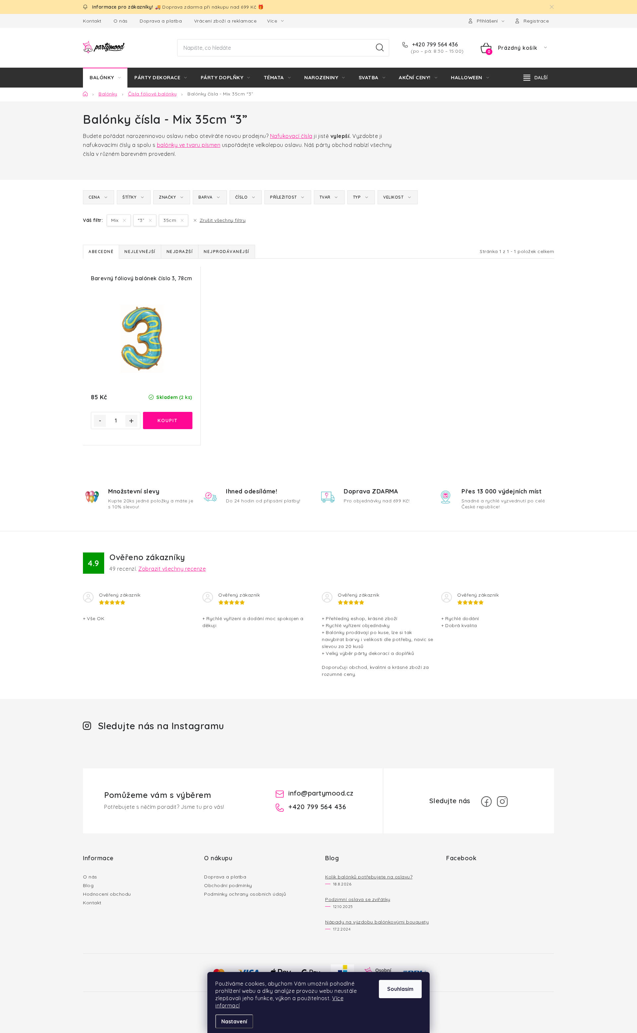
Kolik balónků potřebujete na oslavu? (368, 877)
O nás (120, 21)
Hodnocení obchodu (107, 894)
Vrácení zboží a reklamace (225, 21)
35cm (170, 220)
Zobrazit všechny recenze (172, 568)
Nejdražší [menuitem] (180, 251)
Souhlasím (400, 989)
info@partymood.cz (321, 793)
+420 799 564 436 (434, 44)
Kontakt (92, 21)
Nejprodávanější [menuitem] (226, 251)
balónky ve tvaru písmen (189, 145)
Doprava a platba (161, 21)
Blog (88, 885)
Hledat (380, 47)
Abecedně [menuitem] (101, 251)
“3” (142, 220)
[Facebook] (486, 801)
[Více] (535, 78)
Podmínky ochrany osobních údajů (245, 894)
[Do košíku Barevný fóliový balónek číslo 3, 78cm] (167, 420)
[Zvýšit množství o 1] (131, 421)
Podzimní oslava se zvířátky (357, 899)
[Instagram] (502, 801)
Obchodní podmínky (228, 885)
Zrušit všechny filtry (223, 220)
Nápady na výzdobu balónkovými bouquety (377, 922)
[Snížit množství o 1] (100, 421)
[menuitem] (105, 78)
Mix (115, 220)
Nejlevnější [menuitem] (140, 251)
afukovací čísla (293, 136)
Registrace (536, 21)
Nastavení (234, 1021)
